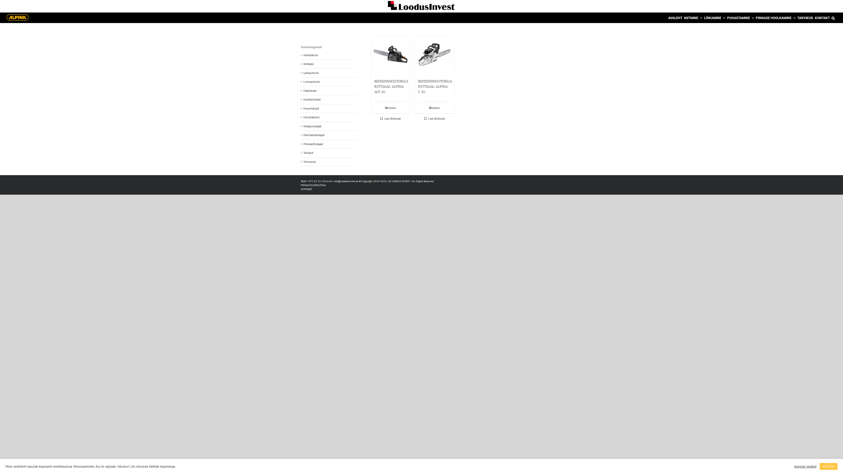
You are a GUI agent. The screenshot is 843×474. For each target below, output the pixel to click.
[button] (833, 18)
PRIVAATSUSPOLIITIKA (313, 185)
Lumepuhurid (311, 82)
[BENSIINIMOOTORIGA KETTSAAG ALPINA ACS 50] (390, 54)
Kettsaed (308, 64)
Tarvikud (308, 153)
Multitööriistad (312, 99)
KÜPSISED (306, 189)
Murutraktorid (311, 117)
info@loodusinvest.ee (346, 181)
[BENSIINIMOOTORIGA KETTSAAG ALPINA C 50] (434, 54)
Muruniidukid (311, 108)
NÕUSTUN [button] (828, 466)
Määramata (309, 91)
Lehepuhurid (311, 73)
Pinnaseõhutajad (313, 144)
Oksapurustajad (312, 126)
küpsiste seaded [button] (805, 467)
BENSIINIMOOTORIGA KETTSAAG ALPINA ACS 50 (391, 86)
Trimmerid (309, 162)
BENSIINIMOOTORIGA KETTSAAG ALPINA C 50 (435, 86)
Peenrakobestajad (313, 135)
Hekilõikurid (310, 55)
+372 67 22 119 (317, 181)
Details (392, 108)
